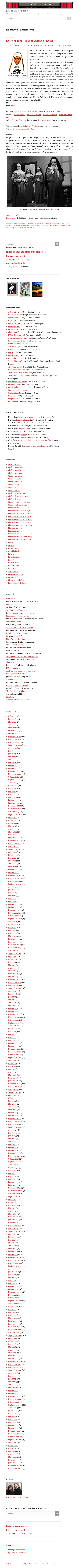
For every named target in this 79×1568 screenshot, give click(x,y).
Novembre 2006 (14, 1399)
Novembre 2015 (14, 1087)
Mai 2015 (12, 1104)
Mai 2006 (12, 1416)
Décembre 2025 (14, 736)
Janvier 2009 (13, 1324)
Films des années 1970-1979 (19, 528)
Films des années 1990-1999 (20, 534)
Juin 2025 (12, 754)
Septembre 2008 (15, 1335)
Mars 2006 (12, 1422)
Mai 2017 (11, 1034)
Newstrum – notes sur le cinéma (19, 627)
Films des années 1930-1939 (19, 516)
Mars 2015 (12, 1110)
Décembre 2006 (14, 1396)
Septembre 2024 (15, 780)
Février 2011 (13, 1251)
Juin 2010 (12, 1275)
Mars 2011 (12, 1249)
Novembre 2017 (14, 1017)
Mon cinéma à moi (13, 622)
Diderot (27, 225)
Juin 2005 (12, 1448)
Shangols (10, 662)
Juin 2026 (12, 719)
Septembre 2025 (15, 745)
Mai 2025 (12, 757)
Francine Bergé (65, 114)
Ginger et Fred (24, 429)
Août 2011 (12, 1234)
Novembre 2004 (14, 1469)
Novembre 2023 (14, 809)
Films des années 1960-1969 (46, 223)
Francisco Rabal (12, 117)
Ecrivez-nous (23, 1497)
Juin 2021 (12, 893)
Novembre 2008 (14, 1330)
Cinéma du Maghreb (16, 493)
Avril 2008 (12, 1350)
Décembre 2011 (14, 1223)
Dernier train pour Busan (36, 446)
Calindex (9, 680)
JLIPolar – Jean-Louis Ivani (17, 685)
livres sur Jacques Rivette (23, 129)
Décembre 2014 (14, 1118)
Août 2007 (12, 1373)
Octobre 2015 (13, 1089)
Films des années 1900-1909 (20, 508)
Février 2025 (13, 765)
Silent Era (10, 697)
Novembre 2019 (14, 948)
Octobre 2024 (13, 777)
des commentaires (17, 1553)
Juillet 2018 (12, 994)
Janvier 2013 (13, 1185)
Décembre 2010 (14, 1257)
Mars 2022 (12, 867)
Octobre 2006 (13, 1402)
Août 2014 (12, 1130)
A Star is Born (13, 312)
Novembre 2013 (14, 1156)
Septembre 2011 (14, 1231)
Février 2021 (13, 904)
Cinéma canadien (15, 479)
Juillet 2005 (13, 1445)
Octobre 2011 (13, 1228)
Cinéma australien (15, 476)
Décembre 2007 (14, 1361)
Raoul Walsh (13, 563)
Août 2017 (12, 1026)
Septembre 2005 (15, 1440)
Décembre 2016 (14, 1049)
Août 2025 (12, 748)
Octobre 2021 (13, 881)
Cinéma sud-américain (17, 505)
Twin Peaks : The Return (18, 373)
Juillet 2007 (12, 1376)
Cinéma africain (14, 464)
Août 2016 (12, 1060)
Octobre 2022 (13, 846)
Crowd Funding (14, 577)
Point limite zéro (23, 420)
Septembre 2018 (14, 988)
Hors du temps (14, 341)
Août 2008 (12, 1338)
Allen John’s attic (13, 651)
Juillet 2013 (12, 1168)
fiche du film (17, 120)
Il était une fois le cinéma (16, 633)
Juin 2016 (12, 1066)
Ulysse (10, 321)
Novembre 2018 (14, 982)
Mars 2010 (12, 1283)
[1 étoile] (16, 111)
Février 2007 (13, 1390)
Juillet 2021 (12, 890)
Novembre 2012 (14, 1191)
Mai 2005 (12, 1451)
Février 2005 (13, 1460)
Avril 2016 (12, 1072)
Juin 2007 (12, 1379)
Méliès (11, 542)
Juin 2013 (12, 1170)
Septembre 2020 (15, 919)
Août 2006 (12, 1408)
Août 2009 (12, 1304)
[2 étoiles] (18, 111)
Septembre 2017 (14, 1023)
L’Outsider (12, 402)
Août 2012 (12, 1199)
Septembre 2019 (14, 953)
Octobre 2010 (13, 1263)
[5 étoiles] (25, 111)
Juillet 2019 (12, 959)
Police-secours (14, 326)
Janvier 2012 (13, 1220)
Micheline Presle (50, 114)
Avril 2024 (12, 794)
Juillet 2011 (12, 1237)
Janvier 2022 (13, 872)
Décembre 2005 (14, 1431)
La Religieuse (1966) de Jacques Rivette (29, 40)
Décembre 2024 (14, 771)
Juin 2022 (12, 858)
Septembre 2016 (14, 1058)
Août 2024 (12, 783)
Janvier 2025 (13, 768)
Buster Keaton (14, 548)
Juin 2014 (12, 1136)
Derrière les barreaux (16, 370)
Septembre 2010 (14, 1266)
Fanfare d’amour (15, 350)
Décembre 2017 (14, 1014)
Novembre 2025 (14, 739)
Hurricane (12, 396)
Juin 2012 (12, 1205)
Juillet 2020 (13, 924)
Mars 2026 (12, 728)
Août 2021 (12, 887)
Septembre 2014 (14, 1127)
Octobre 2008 (13, 1333)
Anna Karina (19, 114)
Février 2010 (13, 1286)
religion (13, 228)
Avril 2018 (12, 1003)
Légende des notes (15, 574)
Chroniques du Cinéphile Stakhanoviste (22, 656)
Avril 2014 (12, 1142)
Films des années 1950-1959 (20, 522)
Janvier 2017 (13, 1046)
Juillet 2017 (12, 1029)
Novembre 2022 (14, 843)
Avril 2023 (12, 829)
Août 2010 (12, 1269)
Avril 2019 (12, 968)
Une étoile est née (15, 315)
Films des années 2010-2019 (19, 540)
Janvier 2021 (13, 907)
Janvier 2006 (13, 1428)
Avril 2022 (12, 864)
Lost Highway (13, 355)
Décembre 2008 (14, 1327)
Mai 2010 (12, 1278)
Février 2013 (13, 1182)
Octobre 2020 (13, 916)
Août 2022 (12, 852)
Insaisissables (13, 318)
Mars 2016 (12, 1075)
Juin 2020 (12, 927)
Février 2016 (13, 1078)
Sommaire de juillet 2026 (18, 344)
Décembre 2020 (14, 910)
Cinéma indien (14, 487)
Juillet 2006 (13, 1411)
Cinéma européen (15, 482)
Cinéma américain (15, 467)
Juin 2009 (12, 1309)
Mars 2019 (12, 971)
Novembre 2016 (14, 1052)
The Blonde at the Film (15, 691)
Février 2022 (13, 869)
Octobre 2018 (13, 985)
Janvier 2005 (13, 1463)
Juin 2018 (12, 997)
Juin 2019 (12, 962)
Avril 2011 (12, 1246)
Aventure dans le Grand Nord (20, 338)
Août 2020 (12, 922)
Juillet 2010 (12, 1272)
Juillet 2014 (12, 1133)
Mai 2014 (12, 1139)
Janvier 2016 (13, 1081)
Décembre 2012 (14, 1188)
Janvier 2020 (13, 942)
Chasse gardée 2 (14, 332)
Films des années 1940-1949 (20, 519)
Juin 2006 (12, 1414)
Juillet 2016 (12, 1063)
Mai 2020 (12, 930)
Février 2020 (13, 939)
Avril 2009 (12, 1315)
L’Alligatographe (13, 668)
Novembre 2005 (14, 1434)
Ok (69, 18)
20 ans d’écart (24, 423)
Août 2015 (12, 1095)
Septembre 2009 (15, 1301)
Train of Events (14, 361)
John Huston (13, 569)
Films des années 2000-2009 (20, 537)
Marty (10, 352)
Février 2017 (13, 1043)
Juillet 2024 (13, 786)
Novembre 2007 (14, 1364)
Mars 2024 (12, 797)
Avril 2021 (12, 898)
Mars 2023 (12, 832)
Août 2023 (12, 817)
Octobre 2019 (13, 951)
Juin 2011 (11, 1240)
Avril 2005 (12, 1454)
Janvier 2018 (13, 1011)
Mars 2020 (12, 936)
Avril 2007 (12, 1385)
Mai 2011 (11, 1243)
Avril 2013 (12, 1176)
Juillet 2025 (13, 751)
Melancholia (26, 437)
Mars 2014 (12, 1144)
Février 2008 (13, 1356)
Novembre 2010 (14, 1260)
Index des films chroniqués (17, 1526)
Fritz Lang (12, 554)
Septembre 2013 (14, 1162)
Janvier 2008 (13, 1359)
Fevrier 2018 (13, 1008)
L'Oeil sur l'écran (17, 10)
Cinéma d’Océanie (15, 499)
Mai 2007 (12, 1382)
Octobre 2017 (13, 1020)
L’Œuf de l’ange (14, 335)
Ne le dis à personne (26, 417)
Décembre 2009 (14, 1292)
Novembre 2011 (14, 1225)
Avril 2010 (12, 1280)
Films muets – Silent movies (18, 616)
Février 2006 (13, 1425)
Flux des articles (16, 1550)
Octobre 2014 (13, 1124)
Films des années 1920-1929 (20, 514)
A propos (11, 1497)
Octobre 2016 (13, 1055)
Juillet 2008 (13, 1341)
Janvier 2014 (13, 1150)
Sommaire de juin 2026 (17, 390)
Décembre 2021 (14, 875)
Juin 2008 (12, 1344)
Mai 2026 (12, 722)
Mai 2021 (12, 896)
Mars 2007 (12, 1388)
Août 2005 (12, 1442)
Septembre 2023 (15, 815)
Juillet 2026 (13, 716)
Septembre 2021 (14, 884)
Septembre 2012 (14, 1197)
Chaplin (11, 545)
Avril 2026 (12, 725)
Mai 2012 (12, 1208)
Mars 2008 (12, 1353)
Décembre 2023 (14, 806)
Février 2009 (13, 1321)
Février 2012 (13, 1217)
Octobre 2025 (13, 742)
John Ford (12, 560)
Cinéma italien (14, 490)
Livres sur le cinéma (16, 580)
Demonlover (13, 358)
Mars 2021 (12, 901)
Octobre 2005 (13, 1437)
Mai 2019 (12, 965)
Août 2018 (12, 991)
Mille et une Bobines (14, 645)
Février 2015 (13, 1113)
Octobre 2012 (13, 1194)
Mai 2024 (12, 791)
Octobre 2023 (13, 812)
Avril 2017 (12, 1037)
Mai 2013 (11, 1173)
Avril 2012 (12, 1211)
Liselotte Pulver (34, 114)
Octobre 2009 (13, 1298)
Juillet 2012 (12, 1202)
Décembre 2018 (14, 979)
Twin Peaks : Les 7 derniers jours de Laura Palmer (28, 376)
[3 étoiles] (21, 111)
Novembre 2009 (14, 1295)
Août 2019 (12, 956)
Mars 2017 (12, 1040)
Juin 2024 (12, 788)
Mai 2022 (12, 861)
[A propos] (33, 1489)
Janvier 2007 (13, 1393)
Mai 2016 (12, 1069)
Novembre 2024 (14, 774)
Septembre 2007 (15, 1370)
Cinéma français (31, 223)
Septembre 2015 (14, 1092)
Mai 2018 (12, 1000)
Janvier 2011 (13, 1254)
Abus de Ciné (11, 604)
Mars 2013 (12, 1179)
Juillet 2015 (12, 1098)
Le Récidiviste (13, 329)
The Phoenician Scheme (18, 367)
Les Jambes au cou (15, 323)
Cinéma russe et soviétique (19, 502)
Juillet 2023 (12, 820)
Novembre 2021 (14, 878)
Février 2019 (13, 974)
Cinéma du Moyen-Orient (18, 496)
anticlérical (15, 225)
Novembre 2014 (14, 1121)
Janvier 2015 (13, 1115)
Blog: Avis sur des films (15, 639)
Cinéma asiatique (15, 473)
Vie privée (12, 399)
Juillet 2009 (13, 1306)
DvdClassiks (11, 598)
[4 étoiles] (23, 111)
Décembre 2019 (14, 945)
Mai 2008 (12, 1347)
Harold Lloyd (13, 551)
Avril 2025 (12, 760)
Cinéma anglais (14, 470)
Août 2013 (12, 1165)
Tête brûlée (12, 347)
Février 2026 (13, 731)
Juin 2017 (12, 1032)
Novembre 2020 (14, 913)
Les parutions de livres (17, 583)
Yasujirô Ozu (13, 571)
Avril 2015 (12, 1107)
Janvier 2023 (13, 838)
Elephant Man (14, 384)
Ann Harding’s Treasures (16, 610)
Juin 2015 (12, 1101)
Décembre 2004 (14, 1466)
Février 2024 (13, 800)
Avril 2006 (12, 1419)
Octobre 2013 (13, 1159)
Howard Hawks (14, 566)
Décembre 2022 (14, 841)
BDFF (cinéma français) (15, 674)
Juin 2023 (12, 823)
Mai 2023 (12, 826)
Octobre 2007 (13, 1367)
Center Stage (13, 393)
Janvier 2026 (13, 733)
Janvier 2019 (13, 977)
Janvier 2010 (13, 1289)
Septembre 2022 (15, 849)
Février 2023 (13, 835)
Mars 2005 (12, 1457)
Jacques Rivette (46, 120)
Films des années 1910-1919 (19, 511)
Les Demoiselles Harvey (17, 387)
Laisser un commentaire (26, 228)
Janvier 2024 (13, 803)
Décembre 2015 (14, 1084)
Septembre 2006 (15, 1405)
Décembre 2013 (14, 1153)
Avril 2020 (12, 933)
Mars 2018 (12, 1006)
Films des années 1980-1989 (20, 531)
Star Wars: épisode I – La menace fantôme (34, 440)
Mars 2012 (12, 1214)
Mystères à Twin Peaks (17, 381)
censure (22, 225)
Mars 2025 (12, 762)
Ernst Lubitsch (14, 557)
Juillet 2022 (13, 855)
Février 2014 (13, 1147)
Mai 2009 (12, 1312)
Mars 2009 (12, 1318)
